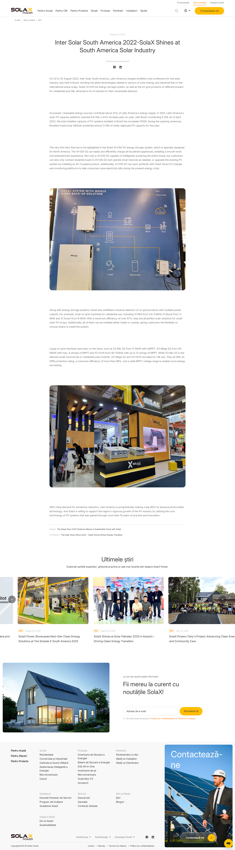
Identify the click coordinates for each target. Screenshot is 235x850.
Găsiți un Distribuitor (127, 762)
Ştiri (39, 20)
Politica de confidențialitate (163, 718)
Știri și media (199, 2)
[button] (12, 600)
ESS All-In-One (86, 766)
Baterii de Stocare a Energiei (94, 762)
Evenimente (183, 2)
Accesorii (83, 782)
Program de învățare (51, 801)
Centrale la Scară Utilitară (54, 762)
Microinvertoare (49, 774)
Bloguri (120, 801)
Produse (105, 10)
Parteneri (118, 10)
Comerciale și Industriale (53, 758)
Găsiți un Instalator (126, 758)
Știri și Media (123, 793)
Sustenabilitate (48, 825)
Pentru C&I (61, 10)
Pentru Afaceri (19, 755)
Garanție (82, 801)
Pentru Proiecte (79, 10)
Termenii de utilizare (186, 718)
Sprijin (143, 10)
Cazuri (43, 778)
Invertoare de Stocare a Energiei (91, 756)
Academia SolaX (49, 806)
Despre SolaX (217, 2)
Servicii (82, 793)
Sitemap (101, 846)
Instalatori (131, 10)
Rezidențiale (46, 754)
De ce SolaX (46, 821)
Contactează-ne (209, 10)
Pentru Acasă (45, 10)
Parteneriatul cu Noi (127, 754)
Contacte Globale (87, 806)
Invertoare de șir (87, 770)
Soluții (94, 10)
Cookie (91, 846)
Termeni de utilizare (117, 846)
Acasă (17, 20)
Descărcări (84, 797)
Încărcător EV (85, 778)
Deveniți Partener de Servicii (55, 797)
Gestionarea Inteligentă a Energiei (54, 768)
